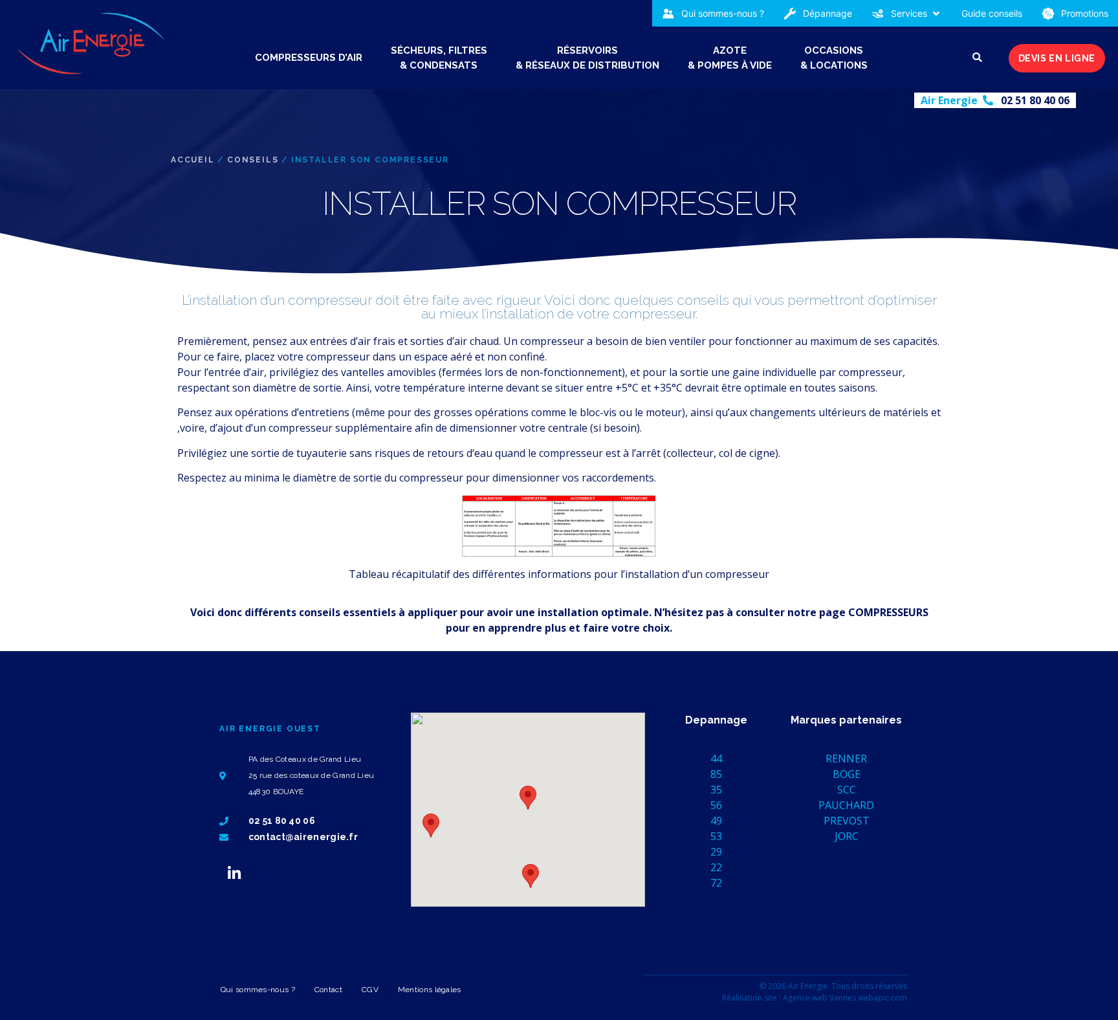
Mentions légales (429, 989)
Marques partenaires (846, 720)
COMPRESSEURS (888, 612)
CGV (370, 989)
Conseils (252, 159)
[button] (907, 13)
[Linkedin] (234, 873)
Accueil (193, 159)
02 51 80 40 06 (1035, 100)
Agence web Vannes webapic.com (845, 997)
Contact (328, 989)
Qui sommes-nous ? (258, 989)
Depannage (716, 720)
